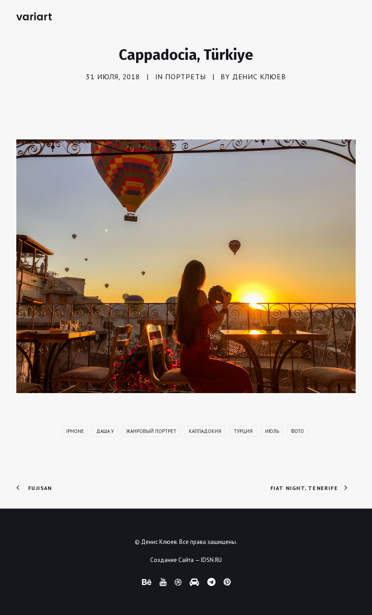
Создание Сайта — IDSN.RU (186, 560)
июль (272, 431)
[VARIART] (34, 16)
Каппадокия (205, 431)
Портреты (185, 76)
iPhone (75, 431)
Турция (243, 431)
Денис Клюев (259, 76)
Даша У (105, 431)
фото (297, 431)
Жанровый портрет (151, 431)
